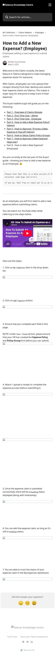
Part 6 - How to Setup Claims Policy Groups (28, 135)
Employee (39, 32)
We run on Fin (29, 650)
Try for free (12, 636)
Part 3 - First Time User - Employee (24, 118)
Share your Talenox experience (34, 636)
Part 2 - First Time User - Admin (22, 115)
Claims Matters (25, 32)
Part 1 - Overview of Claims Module (24, 112)
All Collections (9, 32)
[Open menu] (50, 4)
